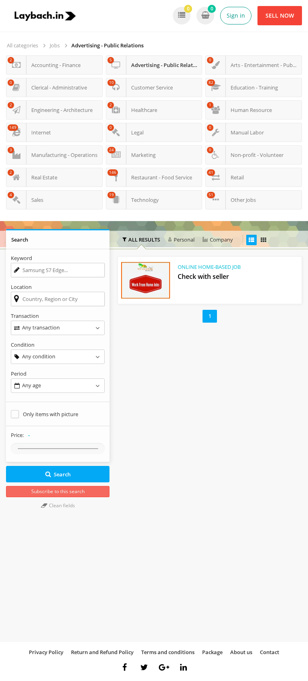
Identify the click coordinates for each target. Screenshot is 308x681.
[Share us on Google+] (164, 667)
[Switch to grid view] (263, 240)
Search (62, 474)
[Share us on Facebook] (125, 667)
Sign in (236, 15)
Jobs (55, 45)
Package (212, 652)
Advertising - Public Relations (107, 45)
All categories (22, 45)
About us (241, 652)
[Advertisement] (210, 383)
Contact (269, 652)
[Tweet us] (144, 667)
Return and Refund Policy (102, 652)
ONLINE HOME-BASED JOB (209, 266)
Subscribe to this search (58, 491)
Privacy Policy (46, 652)
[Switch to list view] (251, 240)
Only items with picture (50, 414)
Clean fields (61, 505)
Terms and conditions (168, 652)
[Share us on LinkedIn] (183, 667)
